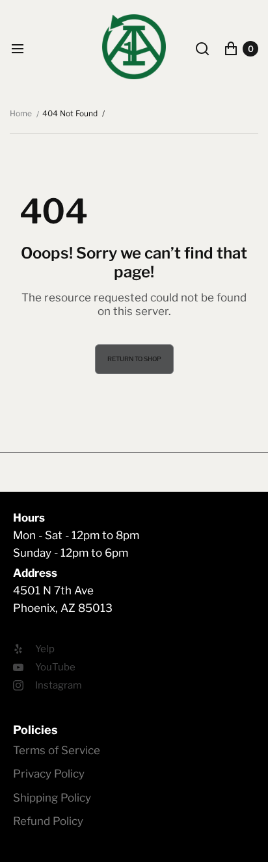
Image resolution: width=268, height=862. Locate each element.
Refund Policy (48, 821)
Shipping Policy (52, 797)
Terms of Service (56, 750)
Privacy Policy (49, 773)
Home (21, 113)
